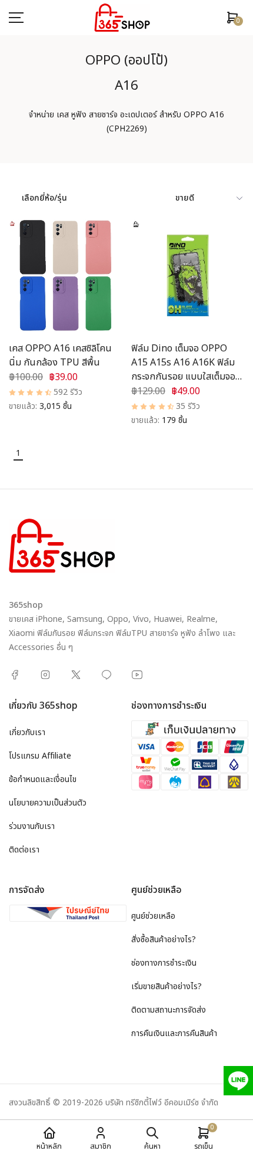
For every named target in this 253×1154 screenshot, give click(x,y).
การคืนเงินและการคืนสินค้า (174, 1033)
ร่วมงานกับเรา (32, 826)
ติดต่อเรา (24, 850)
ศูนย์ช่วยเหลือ (153, 916)
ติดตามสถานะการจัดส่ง (168, 1010)
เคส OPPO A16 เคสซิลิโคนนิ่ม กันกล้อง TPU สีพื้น (60, 355)
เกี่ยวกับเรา (27, 732)
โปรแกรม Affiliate (40, 756)
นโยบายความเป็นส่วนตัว (47, 803)
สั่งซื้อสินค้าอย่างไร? (163, 939)
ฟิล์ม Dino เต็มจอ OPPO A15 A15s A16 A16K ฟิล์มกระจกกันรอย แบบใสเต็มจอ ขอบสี (183, 369)
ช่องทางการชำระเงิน (164, 963)
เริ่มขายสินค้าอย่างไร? (166, 986)
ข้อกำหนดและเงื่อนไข (42, 779)
